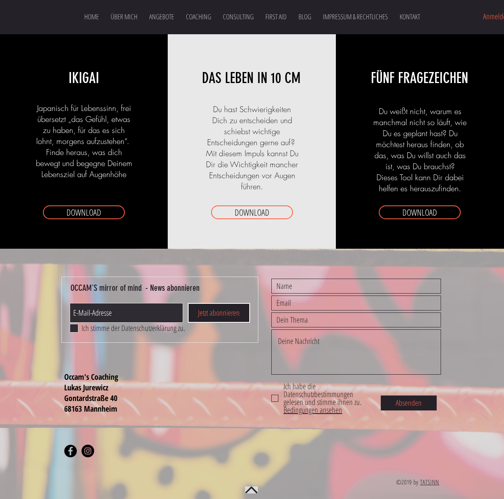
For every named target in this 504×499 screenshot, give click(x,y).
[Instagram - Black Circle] (88, 451)
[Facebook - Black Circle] (70, 451)
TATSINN (429, 482)
